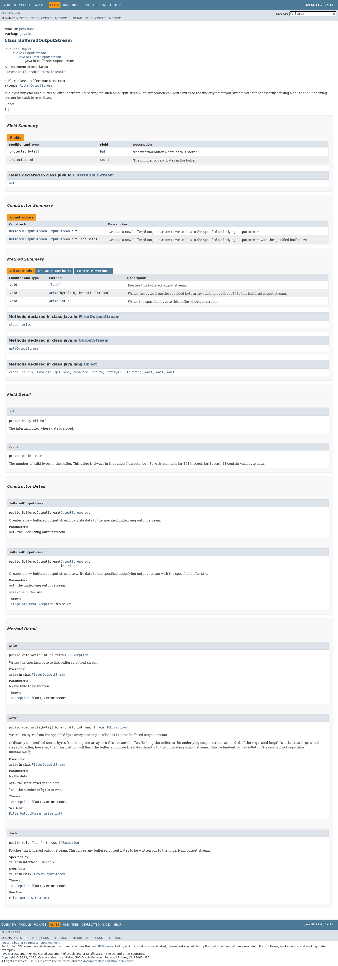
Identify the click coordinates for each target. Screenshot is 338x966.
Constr (46, 18)
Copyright (8, 957)
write (53, 293)
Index (106, 5)
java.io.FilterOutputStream (39, 57)
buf (103, 151)
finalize (44, 372)
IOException (78, 655)
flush (53, 284)
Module (25, 5)
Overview (8, 5)
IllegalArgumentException (31, 604)
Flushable (31, 72)
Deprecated (90, 5)
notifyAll (114, 372)
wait (148, 372)
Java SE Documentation (107, 946)
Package (40, 5)
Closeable (13, 72)
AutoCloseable (53, 72)
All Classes (10, 12)
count (104, 159)
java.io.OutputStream (28, 53)
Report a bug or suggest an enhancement (31, 942)
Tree (75, 5)
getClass (62, 372)
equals (27, 372)
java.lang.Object (18, 49)
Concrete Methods (93, 271)
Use (66, 5)
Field (34, 18)
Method (61, 18)
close (13, 324)
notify (97, 372)
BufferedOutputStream (27, 231)
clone (13, 372)
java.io (25, 34)
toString (134, 372)
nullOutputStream (23, 348)
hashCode (80, 372)
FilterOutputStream (35, 85)
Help (117, 5)
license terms (61, 961)
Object (90, 364)
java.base (27, 29)
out (11, 183)
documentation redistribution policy (107, 961)
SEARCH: (282, 13)
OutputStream (59, 231)
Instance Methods (54, 271)
